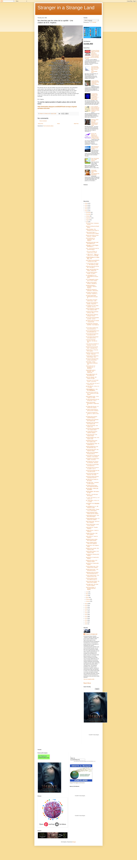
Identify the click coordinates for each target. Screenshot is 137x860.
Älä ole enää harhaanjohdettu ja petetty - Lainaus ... (92, 318)
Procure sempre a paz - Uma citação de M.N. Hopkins (92, 567)
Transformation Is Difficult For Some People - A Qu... (92, 356)
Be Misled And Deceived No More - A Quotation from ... (92, 347)
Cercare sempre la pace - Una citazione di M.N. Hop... (92, 576)
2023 (86, 208)
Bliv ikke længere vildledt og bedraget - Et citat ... (92, 315)
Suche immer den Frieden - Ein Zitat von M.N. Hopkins (92, 582)
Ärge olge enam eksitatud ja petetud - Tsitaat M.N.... (92, 303)
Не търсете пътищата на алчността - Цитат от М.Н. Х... (92, 413)
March (87, 597)
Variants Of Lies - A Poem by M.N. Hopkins (92, 350)
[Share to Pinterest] (68, 113)
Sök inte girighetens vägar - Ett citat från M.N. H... (92, 444)
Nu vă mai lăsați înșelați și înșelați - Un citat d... (91, 273)
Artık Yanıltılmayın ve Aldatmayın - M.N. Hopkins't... (90, 239)
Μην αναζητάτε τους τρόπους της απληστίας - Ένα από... (92, 462)
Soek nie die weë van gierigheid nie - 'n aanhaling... (90, 367)
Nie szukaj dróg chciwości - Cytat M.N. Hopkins (92, 432)
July (87, 221)
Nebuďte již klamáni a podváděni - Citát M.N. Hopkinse (91, 286)
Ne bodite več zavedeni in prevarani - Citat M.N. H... (92, 293)
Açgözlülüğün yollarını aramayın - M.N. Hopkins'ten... (91, 371)
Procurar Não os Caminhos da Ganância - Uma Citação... (92, 456)
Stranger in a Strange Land (66, 7)
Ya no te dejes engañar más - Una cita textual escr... (92, 328)
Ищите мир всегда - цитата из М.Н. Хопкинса (92, 522)
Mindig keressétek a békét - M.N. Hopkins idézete (92, 540)
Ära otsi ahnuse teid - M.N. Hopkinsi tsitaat (91, 435)
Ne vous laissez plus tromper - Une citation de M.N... (92, 337)
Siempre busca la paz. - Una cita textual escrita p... (92, 570)
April (87, 595)
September (88, 218)
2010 (86, 623)
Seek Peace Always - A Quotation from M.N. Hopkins (91, 588)
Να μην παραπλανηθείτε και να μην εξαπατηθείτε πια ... (92, 331)
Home (58, 123)
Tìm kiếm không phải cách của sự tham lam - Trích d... (92, 400)
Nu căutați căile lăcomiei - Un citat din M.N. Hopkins (92, 407)
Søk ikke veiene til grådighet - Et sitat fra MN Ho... (92, 453)
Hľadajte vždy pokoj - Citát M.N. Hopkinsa (91, 534)
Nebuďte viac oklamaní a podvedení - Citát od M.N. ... (92, 290)
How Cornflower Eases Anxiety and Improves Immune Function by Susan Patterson (95, 109)
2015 (86, 614)
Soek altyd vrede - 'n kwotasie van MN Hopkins (92, 483)
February (88, 599)
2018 (86, 609)
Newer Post (40, 123)
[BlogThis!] (63, 113)
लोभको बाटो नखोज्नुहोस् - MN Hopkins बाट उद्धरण (91, 378)
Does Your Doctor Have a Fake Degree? (95, 159)
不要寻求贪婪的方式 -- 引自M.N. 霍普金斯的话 (92, 390)
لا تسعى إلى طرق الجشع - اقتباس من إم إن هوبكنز (92, 384)
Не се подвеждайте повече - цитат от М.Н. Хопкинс (92, 280)
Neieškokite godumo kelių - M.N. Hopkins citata (92, 441)
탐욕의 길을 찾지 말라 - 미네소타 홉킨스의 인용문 (92, 397)
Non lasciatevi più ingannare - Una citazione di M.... (92, 334)
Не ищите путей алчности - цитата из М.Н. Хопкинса (92, 410)
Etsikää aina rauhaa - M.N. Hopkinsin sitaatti (91, 561)
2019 (86, 607)
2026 (86, 203)
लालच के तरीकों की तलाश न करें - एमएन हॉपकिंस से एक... (92, 375)
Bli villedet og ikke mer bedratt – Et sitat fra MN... (92, 321)
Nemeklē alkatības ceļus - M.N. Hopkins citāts (92, 438)
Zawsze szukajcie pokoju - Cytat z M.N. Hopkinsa (91, 543)
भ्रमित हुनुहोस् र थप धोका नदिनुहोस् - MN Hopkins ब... (92, 246)
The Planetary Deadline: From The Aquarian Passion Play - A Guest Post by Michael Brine (94, 96)
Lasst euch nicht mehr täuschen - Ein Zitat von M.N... (91, 341)
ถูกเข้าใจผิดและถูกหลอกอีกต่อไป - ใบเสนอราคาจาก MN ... (92, 261)
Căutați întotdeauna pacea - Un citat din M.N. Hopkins (92, 519)
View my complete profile (89, 679)
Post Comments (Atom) (48, 125)
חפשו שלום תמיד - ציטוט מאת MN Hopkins (92, 495)
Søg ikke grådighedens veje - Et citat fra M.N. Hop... (92, 447)
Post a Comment (43, 120)
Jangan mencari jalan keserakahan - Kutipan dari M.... (92, 403)
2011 (86, 622)
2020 (86, 605)
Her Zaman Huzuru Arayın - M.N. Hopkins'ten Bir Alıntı (92, 486)
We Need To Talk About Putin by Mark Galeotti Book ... (92, 359)
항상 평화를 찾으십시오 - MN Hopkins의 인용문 (92, 507)
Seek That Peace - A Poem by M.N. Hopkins (95, 147)
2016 (86, 612)
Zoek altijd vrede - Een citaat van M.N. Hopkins (92, 585)
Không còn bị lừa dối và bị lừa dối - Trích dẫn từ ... (92, 267)
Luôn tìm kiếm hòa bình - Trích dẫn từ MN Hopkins (92, 516)
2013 (86, 618)
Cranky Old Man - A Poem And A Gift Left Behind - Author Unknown (95, 82)
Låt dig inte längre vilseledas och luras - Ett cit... (92, 312)
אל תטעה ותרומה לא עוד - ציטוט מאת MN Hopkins (92, 249)
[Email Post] (59, 113)
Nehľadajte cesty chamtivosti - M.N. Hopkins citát (92, 423)
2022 (86, 210)
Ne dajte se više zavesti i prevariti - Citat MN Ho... (91, 283)
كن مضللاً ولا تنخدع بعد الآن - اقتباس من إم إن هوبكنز (91, 252)
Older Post (76, 123)
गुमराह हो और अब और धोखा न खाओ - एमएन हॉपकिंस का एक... (92, 243)
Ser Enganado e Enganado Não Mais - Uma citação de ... (92, 325)
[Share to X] (65, 113)
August (87, 219)
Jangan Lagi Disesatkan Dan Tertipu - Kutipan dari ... (92, 270)
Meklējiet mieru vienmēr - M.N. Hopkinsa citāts (92, 549)
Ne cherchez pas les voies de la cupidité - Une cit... (92, 468)
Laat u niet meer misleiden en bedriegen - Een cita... (92, 344)
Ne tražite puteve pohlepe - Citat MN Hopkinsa (92, 417)
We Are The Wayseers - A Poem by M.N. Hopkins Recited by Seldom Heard (95, 136)
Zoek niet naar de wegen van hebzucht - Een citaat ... (92, 474)
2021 (86, 603)
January (88, 601)
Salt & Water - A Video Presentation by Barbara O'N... (92, 363)
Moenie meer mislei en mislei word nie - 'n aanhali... (92, 236)
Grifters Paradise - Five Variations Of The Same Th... (92, 230)
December (88, 212)
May (87, 593)
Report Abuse (87, 683)
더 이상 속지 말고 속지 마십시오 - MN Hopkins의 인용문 (92, 264)
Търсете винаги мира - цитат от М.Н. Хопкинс (92, 525)
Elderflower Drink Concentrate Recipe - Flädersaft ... (92, 353)
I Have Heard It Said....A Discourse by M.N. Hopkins (92, 233)
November (88, 214)
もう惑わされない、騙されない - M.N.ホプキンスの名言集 (92, 255)
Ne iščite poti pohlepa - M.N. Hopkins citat (92, 426)
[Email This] (62, 113)
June (87, 592)
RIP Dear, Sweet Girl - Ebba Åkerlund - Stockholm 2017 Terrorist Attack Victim (94, 122)
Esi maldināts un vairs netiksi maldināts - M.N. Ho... (92, 306)
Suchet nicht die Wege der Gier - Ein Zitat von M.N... (92, 471)
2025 (86, 205)
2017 (86, 611)
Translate (94, 22)
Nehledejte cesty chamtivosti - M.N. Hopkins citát (92, 420)
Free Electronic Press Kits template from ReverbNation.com (84, 761)
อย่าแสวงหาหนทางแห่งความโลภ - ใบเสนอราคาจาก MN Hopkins (92, 393)
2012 (86, 620)
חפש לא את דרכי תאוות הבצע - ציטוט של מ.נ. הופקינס (92, 381)
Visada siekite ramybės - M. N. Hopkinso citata (92, 552)
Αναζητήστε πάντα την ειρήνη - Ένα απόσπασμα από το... (92, 573)
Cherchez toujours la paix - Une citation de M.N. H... (92, 579)
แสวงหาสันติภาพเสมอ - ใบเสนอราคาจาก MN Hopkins (92, 510)
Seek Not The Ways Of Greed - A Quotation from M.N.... (92, 477)
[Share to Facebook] (66, 113)
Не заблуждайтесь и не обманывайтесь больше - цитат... (92, 276)
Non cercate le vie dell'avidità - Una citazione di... (92, 465)
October (88, 216)
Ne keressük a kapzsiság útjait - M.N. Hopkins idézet (92, 429)
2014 (86, 616)
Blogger (74, 841)
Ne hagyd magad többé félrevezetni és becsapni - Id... (92, 296)
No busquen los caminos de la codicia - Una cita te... (92, 459)
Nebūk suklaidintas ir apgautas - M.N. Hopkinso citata (92, 309)
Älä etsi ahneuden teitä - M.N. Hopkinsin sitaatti (92, 450)
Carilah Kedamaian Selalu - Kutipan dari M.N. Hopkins (92, 513)
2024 (86, 207)
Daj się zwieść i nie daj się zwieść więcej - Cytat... (91, 300)
